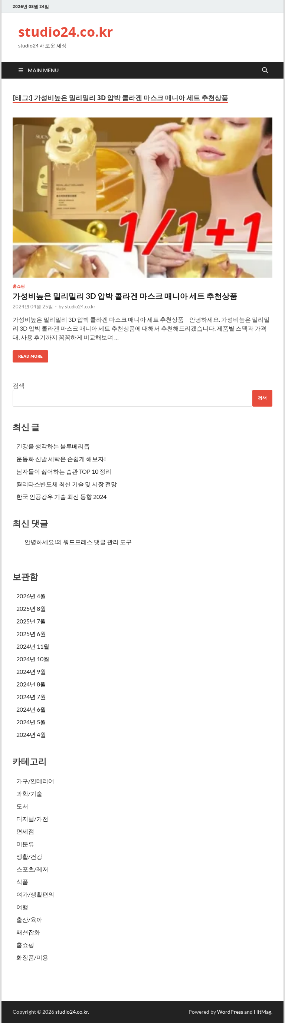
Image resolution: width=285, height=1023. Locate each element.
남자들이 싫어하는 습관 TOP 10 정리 (63, 471)
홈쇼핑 (19, 286)
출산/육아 (29, 919)
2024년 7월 (31, 696)
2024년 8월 (31, 684)
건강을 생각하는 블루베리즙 (53, 446)
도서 (22, 806)
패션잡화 (28, 932)
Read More (28, 354)
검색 (18, 385)
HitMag (262, 1012)
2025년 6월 (31, 633)
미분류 (25, 843)
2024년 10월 (32, 658)
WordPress (230, 1012)
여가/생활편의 (35, 894)
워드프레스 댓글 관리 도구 (97, 541)
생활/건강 (29, 856)
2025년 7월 (31, 621)
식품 (22, 881)
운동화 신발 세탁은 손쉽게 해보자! (61, 458)
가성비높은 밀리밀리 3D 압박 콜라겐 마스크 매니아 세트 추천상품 (125, 295)
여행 (22, 906)
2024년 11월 (32, 646)
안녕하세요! (40, 541)
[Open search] (265, 70)
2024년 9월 (31, 671)
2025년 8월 (31, 608)
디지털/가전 (32, 818)
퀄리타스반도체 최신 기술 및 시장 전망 (66, 483)
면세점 (25, 831)
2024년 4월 (31, 734)
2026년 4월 (31, 595)
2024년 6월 (31, 709)
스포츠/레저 (32, 869)
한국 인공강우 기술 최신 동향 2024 (61, 496)
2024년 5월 (31, 721)
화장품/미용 (32, 957)
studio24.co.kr (65, 32)
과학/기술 (29, 793)
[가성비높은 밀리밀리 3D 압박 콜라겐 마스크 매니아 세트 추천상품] (142, 197)
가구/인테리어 (35, 780)
